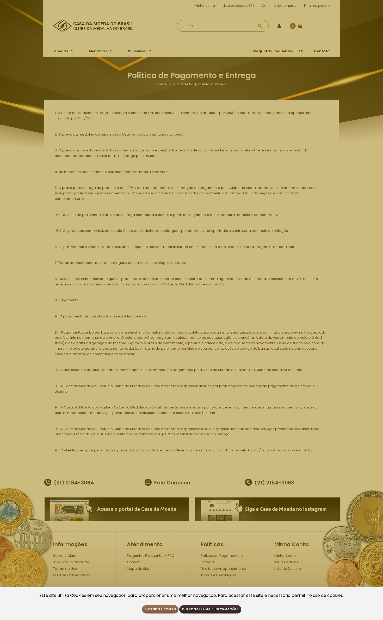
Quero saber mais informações (210, 609)
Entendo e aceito (160, 609)
